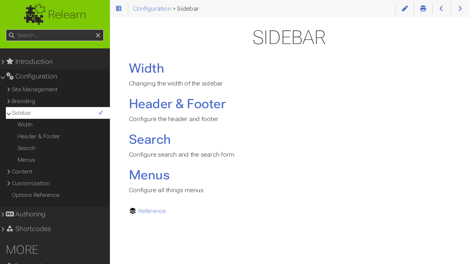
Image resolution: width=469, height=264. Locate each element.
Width (146, 68)
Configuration (35, 76)
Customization (31, 183)
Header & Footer (177, 103)
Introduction (33, 61)
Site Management (35, 89)
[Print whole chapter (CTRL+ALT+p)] (423, 9)
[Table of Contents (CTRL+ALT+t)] (119, 9)
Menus (149, 175)
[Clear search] (98, 35)
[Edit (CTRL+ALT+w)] (405, 9)
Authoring (29, 214)
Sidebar (22, 113)
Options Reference (35, 195)
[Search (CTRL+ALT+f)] (11, 35)
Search (150, 139)
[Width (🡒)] (460, 9)
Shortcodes (32, 228)
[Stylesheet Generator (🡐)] (442, 9)
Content (22, 171)
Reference (152, 211)
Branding (23, 101)
